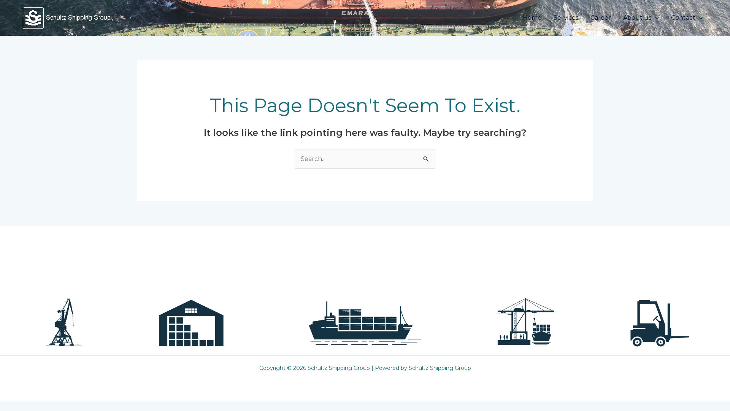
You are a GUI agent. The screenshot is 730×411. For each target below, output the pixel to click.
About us (637, 17)
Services (566, 17)
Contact (683, 17)
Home (532, 17)
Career (600, 17)
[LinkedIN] (473, 298)
